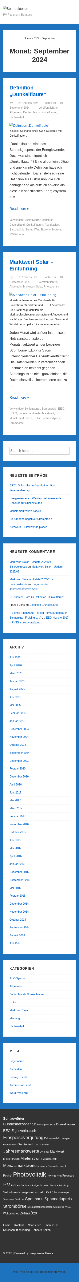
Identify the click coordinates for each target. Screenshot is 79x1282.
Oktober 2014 (17, 919)
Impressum (51, 1225)
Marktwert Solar (32, 286)
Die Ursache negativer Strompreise (30, 519)
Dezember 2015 (19, 871)
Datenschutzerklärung (16, 1229)
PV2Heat (15, 1185)
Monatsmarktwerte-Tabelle (25, 511)
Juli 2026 (14, 657)
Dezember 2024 (19, 729)
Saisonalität (16, 229)
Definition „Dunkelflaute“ (49, 597)
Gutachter (44, 1144)
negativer (42, 1166)
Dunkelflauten (34, 224)
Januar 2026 (16, 681)
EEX (61, 408)
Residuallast (52, 224)
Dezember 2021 (19, 760)
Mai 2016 (15, 848)
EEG (7, 1131)
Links (12, 1002)
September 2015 (19, 879)
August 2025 (17, 689)
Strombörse (16, 423)
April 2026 (15, 665)
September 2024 (19, 752)
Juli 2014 (14, 943)
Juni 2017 (15, 792)
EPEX (13, 413)
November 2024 (19, 736)
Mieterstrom (31, 1158)
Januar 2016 (16, 863)
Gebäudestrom (27, 1144)
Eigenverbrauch (23, 1131)
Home (6, 1225)
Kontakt (19, 1225)
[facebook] (15, 1242)
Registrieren (16, 1061)
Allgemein (15, 112)
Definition (47, 219)
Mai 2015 (15, 887)
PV (6, 1184)
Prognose (68, 1175)
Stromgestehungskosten (39, 1207)
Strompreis (58, 1207)
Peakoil (7, 1175)
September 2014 (19, 927)
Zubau (25, 1213)
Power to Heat (54, 1175)
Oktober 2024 (17, 744)
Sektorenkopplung (59, 1185)
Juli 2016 (14, 840)
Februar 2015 (17, 895)
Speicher (19, 1199)
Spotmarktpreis (51, 418)
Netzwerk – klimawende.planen (28, 527)
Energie (65, 1138)
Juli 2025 (14, 697)
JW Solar (44, 1151)
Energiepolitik (10, 1144)
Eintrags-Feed (18, 1077)
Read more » (19, 208)
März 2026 (15, 673)
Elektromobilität (52, 1138)
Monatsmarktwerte (20, 418)
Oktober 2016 (17, 832)
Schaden (44, 1185)
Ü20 (34, 1213)
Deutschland (17, 224)
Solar (37, 418)
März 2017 (15, 808)
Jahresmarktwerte (29, 413)
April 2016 (15, 856)
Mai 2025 (15, 705)
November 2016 (19, 824)
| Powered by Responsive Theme (33, 1253)
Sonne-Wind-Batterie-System (43, 229)
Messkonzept (11, 1158)
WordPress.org (18, 1092)
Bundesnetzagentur (19, 1124)
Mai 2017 (15, 800)
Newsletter (53, 1166)
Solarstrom (8, 1199)
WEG (68, 1207)
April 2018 (15, 784)
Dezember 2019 (19, 776)
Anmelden (15, 1069)
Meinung (14, 1018)
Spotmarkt (34, 1199)
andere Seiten (42, 1229)
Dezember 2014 (19, 903)
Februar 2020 (17, 768)
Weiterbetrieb (11, 1213)
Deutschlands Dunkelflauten (40, 112)
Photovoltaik (17, 117)
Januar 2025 (16, 721)
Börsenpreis (49, 408)
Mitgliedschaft (49, 1159)
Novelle (63, 1166)
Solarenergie (61, 1192)
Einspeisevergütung (23, 1137)
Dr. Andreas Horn (19, 597)
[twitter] (6, 1242)
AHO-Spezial (17, 978)
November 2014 (19, 911)
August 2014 (17, 935)
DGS (52, 1124)
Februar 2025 (17, 713)
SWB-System (17, 234)
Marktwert (48, 413)
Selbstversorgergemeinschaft (23, 1192)
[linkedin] (24, 1242)
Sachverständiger (30, 1185)
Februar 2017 (17, 816)
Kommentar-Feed (20, 1085)
